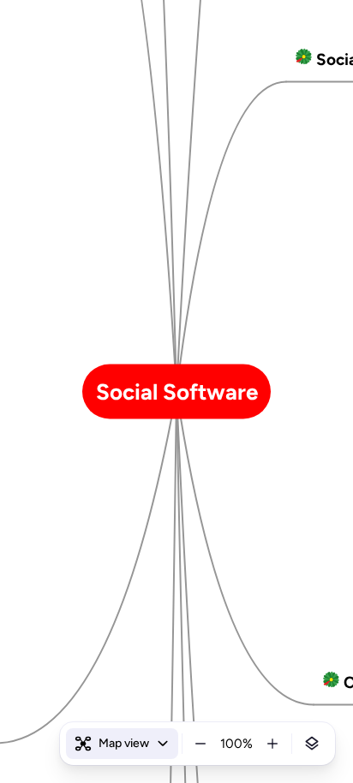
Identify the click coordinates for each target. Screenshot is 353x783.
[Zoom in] (272, 743)
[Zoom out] (200, 743)
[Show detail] (312, 743)
